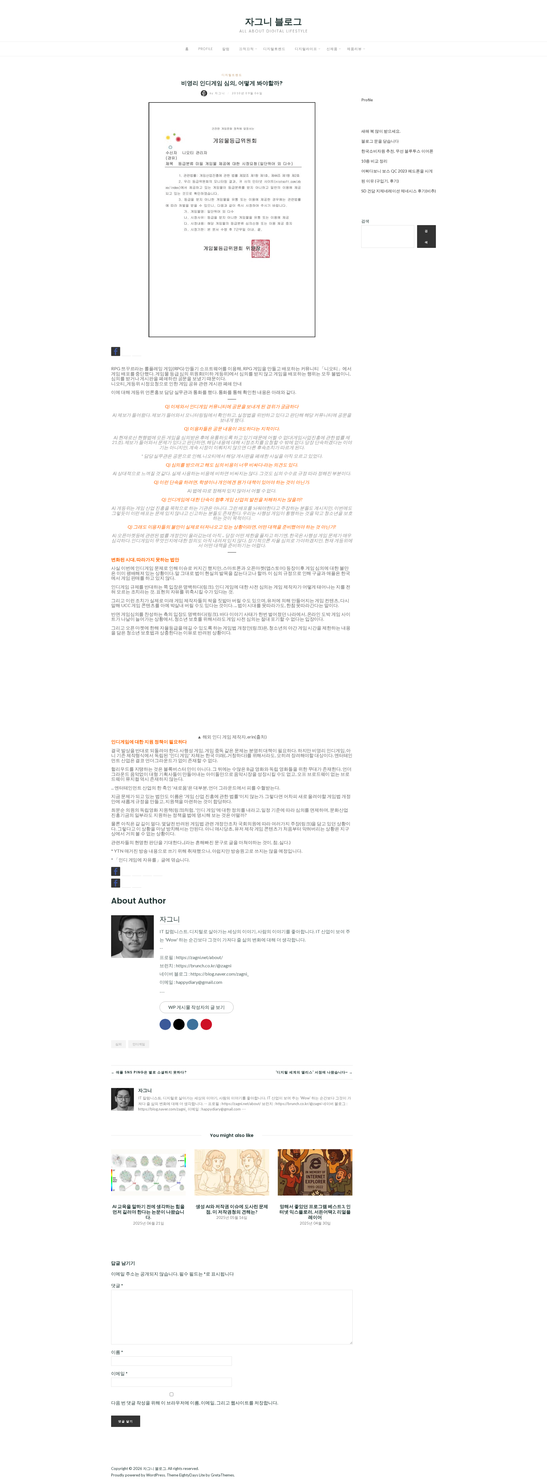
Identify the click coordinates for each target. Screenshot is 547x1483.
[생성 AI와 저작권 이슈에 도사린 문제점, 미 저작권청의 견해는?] (231, 1171)
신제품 (332, 48)
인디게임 (138, 1044)
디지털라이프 (306, 48)
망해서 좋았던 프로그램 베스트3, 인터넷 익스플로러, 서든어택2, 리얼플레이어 (315, 1212)
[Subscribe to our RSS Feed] (136, 871)
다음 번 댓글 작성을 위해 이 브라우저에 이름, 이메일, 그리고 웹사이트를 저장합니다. (194, 1402)
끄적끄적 (246, 48)
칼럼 (226, 48)
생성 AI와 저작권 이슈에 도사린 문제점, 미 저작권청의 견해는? (232, 1209)
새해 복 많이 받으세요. (381, 131)
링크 (207, 586)
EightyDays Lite (192, 1475)
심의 (118, 1044)
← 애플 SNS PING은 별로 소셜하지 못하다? (149, 1072)
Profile (205, 48)
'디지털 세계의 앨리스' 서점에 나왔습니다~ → (314, 1072)
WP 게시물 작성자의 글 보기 (196, 1007)
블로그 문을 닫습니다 (380, 141)
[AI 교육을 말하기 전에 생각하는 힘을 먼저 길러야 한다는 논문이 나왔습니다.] (148, 1171)
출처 (260, 736)
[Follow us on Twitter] (126, 871)
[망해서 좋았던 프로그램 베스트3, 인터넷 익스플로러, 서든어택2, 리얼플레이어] (315, 1171)
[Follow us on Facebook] (115, 871)
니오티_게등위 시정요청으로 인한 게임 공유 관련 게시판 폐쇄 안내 (176, 383)
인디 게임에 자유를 (137, 859)
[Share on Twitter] (126, 351)
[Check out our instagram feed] (147, 871)
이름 (117, 1352)
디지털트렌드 (274, 48)
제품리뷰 (354, 48)
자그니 (218, 93)
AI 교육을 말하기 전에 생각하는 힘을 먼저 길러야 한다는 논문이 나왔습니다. (148, 1212)
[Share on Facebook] (115, 351)
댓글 (117, 1285)
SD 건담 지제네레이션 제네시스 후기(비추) (398, 190)
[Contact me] (157, 871)
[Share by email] (136, 351)
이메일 (119, 1373)
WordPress (155, 1475)
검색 (365, 221)
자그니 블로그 (273, 21)
